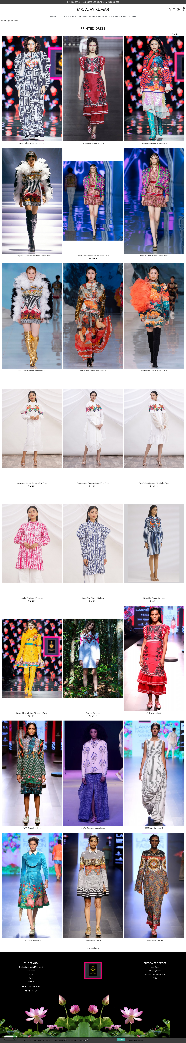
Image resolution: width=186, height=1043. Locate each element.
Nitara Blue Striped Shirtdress (154, 598)
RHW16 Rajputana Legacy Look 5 (93, 828)
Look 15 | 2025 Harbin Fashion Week (154, 256)
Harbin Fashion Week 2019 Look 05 (32, 143)
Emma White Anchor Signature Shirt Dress (31, 483)
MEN (74, 16)
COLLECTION (64, 16)
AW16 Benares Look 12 (154, 940)
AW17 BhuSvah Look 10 (32, 828)
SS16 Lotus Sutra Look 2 (154, 828)
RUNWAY (53, 16)
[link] (169, 9)
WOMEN (92, 16)
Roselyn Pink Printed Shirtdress (32, 598)
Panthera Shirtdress (93, 713)
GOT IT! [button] (121, 1040)
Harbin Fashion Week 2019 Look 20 (154, 143)
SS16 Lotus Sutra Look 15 (31, 940)
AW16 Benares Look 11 (93, 940)
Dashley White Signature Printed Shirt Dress (93, 483)
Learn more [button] (112, 1040)
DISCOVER (132, 16)
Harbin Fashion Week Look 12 (93, 143)
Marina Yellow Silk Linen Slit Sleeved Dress (31, 713)
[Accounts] (178, 9)
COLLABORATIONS (118, 16)
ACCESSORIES (103, 16)
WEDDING (82, 16)
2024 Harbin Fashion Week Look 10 (32, 370)
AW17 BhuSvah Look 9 (154, 713)
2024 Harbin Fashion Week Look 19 (93, 370)
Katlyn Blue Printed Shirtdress (93, 598)
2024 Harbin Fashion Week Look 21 (154, 370)
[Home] (93, 9)
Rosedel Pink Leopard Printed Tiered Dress (93, 256)
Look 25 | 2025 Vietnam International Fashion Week (32, 256)
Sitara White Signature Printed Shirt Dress (154, 483)
